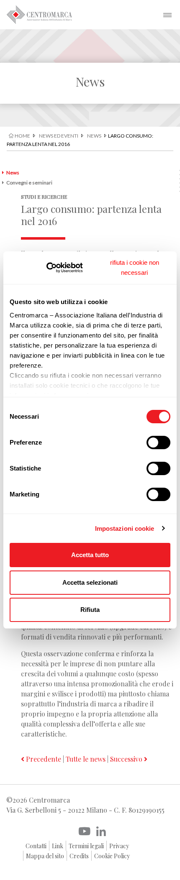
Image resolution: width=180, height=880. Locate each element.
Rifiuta (90, 609)
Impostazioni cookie (124, 528)
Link (57, 846)
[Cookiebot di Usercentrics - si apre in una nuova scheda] (58, 267)
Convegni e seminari (29, 182)
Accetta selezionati (90, 582)
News (94, 136)
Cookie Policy (112, 856)
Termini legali (86, 846)
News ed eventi (58, 136)
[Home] (39, 14)
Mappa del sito (45, 856)
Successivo (127, 759)
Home (22, 136)
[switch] (158, 442)
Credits (79, 856)
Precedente (42, 759)
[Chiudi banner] (134, 268)
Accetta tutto (90, 554)
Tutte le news (85, 759)
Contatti (36, 846)
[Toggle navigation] (167, 14)
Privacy (119, 846)
